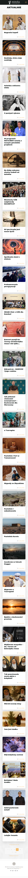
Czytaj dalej (21, 36)
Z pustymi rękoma (12, 113)
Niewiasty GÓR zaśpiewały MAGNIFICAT (10, 202)
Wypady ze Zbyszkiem (14, 483)
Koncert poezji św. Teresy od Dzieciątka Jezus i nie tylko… (13, 342)
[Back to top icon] (14, 863)
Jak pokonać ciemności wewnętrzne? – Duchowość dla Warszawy (10, 401)
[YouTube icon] (14, 870)
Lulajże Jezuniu (11, 835)
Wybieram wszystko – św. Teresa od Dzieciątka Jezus (13, 647)
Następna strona (13, 855)
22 (15, 852)
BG (20, 868)
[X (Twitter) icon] (12, 870)
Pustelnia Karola (11, 536)
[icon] (17, 870)
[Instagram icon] (15, 870)
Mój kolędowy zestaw (13, 755)
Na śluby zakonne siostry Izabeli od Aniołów (11, 172)
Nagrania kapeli (11, 32)
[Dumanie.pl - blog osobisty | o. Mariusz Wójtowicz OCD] (14, 2)
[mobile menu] (26, 2)
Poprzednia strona (14, 844)
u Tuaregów (9, 430)
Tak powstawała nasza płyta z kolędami (11, 676)
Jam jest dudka (11, 729)
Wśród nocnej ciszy (12, 704)
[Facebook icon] (10, 870)
